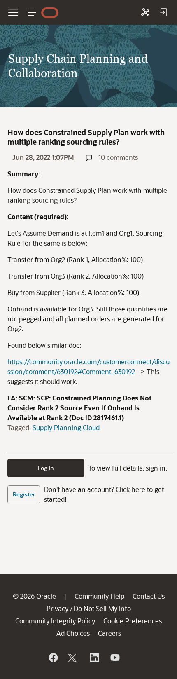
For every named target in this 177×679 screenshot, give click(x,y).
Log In (45, 468)
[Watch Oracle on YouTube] (114, 658)
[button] (32, 12)
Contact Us (149, 596)
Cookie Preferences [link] (132, 620)
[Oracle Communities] (145, 12)
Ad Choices (73, 633)
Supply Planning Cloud (66, 427)
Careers (109, 633)
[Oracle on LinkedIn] (93, 658)
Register (24, 494)
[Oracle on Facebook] (52, 658)
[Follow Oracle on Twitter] (73, 658)
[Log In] (163, 12)
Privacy (57, 608)
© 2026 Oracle (34, 596)
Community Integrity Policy (55, 620)
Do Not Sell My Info (102, 608)
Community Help (99, 596)
